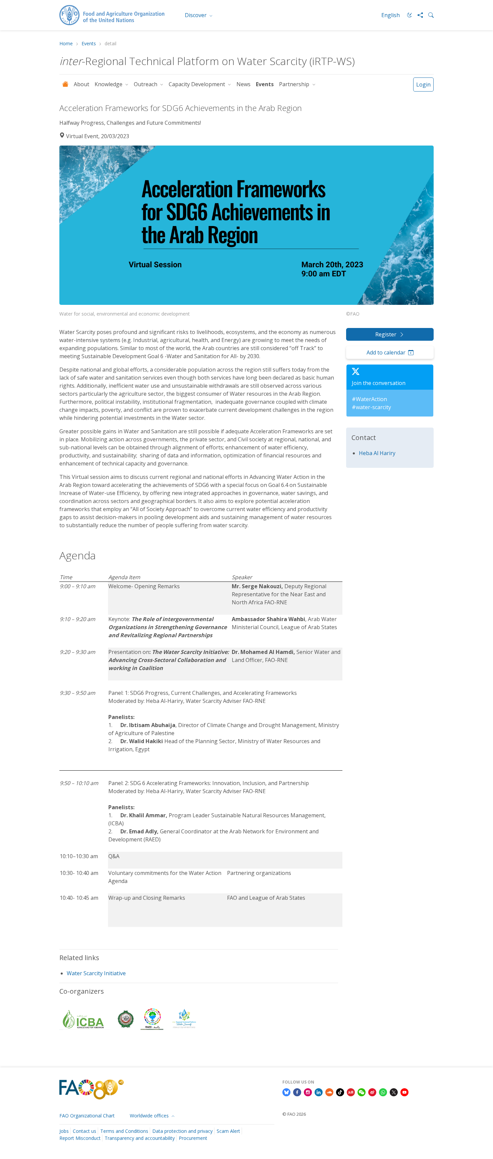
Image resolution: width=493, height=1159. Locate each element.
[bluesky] (286, 1091)
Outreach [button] (146, 84)
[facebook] (297, 1091)
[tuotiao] (351, 1091)
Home (66, 44)
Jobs (64, 1131)
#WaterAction (369, 399)
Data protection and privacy (182, 1131)
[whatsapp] (383, 1091)
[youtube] (404, 1091)
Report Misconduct (80, 1138)
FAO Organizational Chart (87, 1115)
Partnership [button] (295, 84)
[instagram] (308, 1091)
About (81, 84)
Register (385, 334)
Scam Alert (228, 1131)
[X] (394, 1091)
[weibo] (372, 1091)
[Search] (428, 15)
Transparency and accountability (140, 1138)
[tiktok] (340, 1091)
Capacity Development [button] (197, 84)
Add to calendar (386, 352)
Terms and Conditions (124, 1131)
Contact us (84, 1131)
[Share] (417, 15)
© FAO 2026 (294, 1114)
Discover (196, 15)
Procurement (193, 1138)
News (243, 84)
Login (423, 84)
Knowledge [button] (109, 84)
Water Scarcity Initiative (96, 973)
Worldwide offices (150, 1115)
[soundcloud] (329, 1091)
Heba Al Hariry (377, 453)
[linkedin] (319, 1091)
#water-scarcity (371, 407)
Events (88, 44)
